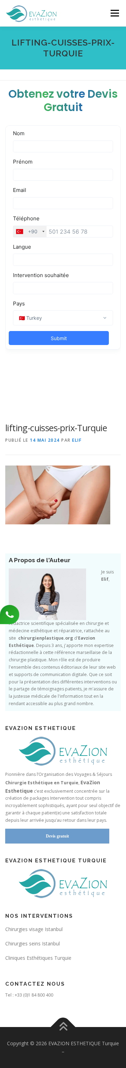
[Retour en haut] (63, 1026)
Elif (77, 440)
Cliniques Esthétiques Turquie (38, 958)
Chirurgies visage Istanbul (34, 929)
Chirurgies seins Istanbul (32, 943)
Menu (114, 13)
